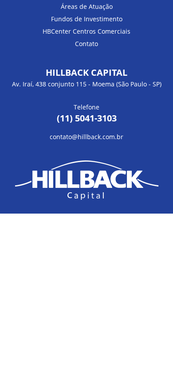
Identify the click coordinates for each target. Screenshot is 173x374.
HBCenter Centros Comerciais (86, 31)
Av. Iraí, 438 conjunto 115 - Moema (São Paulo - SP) (86, 84)
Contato (86, 43)
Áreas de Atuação (87, 6)
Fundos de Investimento (86, 19)
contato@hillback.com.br (86, 136)
